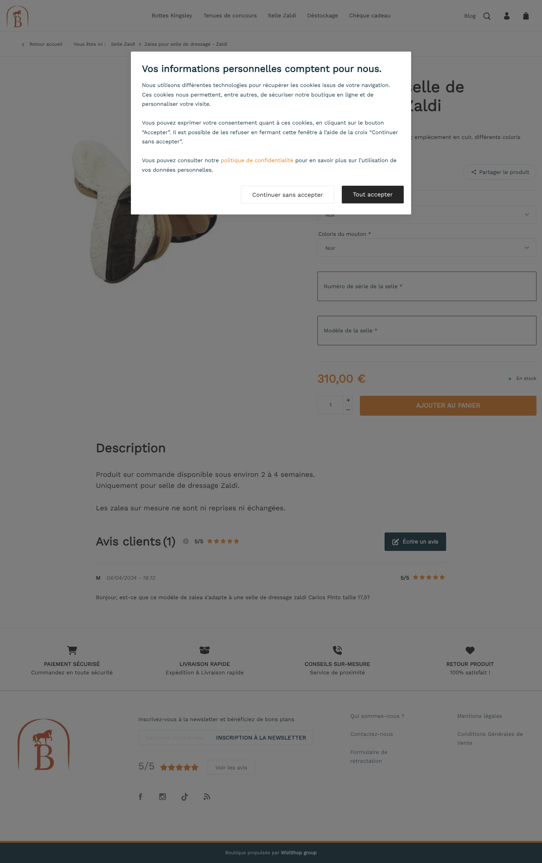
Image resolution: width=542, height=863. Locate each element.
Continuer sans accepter (287, 194)
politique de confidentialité (257, 160)
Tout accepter (373, 194)
